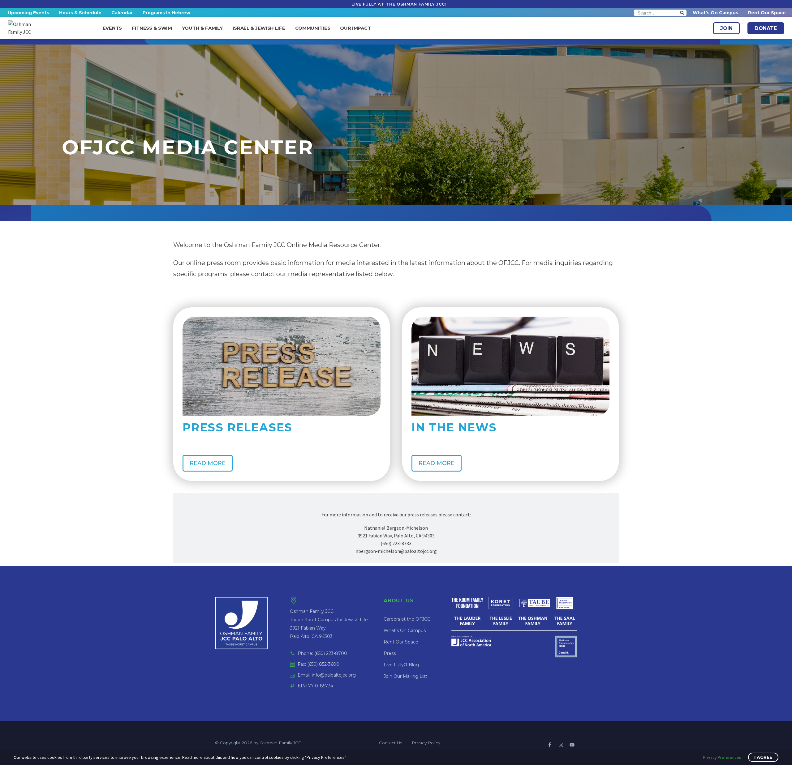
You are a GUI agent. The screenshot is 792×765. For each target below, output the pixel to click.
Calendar (122, 12)
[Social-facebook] (549, 744)
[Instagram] (560, 744)
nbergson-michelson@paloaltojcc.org (396, 551)
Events (112, 28)
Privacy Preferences (722, 757)
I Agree (763, 757)
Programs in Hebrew (166, 12)
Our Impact (355, 28)
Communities (312, 28)
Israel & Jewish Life (259, 28)
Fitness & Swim (152, 28)
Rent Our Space (767, 12)
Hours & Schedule (80, 12)
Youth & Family (202, 28)
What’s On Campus (715, 12)
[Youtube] (572, 744)
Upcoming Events (28, 12)
